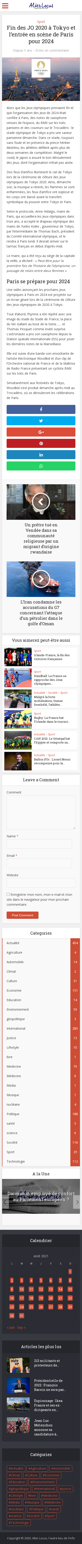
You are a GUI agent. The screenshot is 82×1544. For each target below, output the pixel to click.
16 (12, 1298)
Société (52, 693)
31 (21, 1316)
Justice (66, 1489)
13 (51, 1289)
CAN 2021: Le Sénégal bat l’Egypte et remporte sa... (52, 740)
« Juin (11, 1327)
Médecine (53, 1502)
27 (51, 1307)
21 (60, 1298)
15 (70, 1289)
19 (41, 1298)
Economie (52, 1475)
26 (41, 1307)
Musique (33, 1502)
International (45, 1489)
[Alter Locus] (41, 5)
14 (60, 1289)
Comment (14, 792)
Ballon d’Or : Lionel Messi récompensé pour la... (52, 761)
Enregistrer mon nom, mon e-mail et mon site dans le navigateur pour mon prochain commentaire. (39, 899)
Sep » (21, 1327)
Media (15, 1502)
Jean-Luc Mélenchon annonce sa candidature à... (46, 1427)
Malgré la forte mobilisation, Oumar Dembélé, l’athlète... (48, 701)
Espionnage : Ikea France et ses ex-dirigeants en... (48, 1405)
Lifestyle (17, 1495)
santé (55, 1509)
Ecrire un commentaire (52, 50)
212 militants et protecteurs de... (47, 1363)
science (16, 1516)
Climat (15, 1475)
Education (18, 1482)
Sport (41, 21)
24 (21, 1307)
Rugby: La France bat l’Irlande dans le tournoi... (52, 720)
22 (70, 1298)
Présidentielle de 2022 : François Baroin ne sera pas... (50, 1385)
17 (21, 1298)
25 (31, 1307)
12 (41, 1289)
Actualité (39, 693)
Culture (32, 1475)
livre (33, 1495)
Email (12, 855)
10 (21, 1289)
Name (12, 836)
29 (70, 1307)
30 (12, 1316)
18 (31, 1298)
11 (31, 1289)
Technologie (20, 1522)
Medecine (50, 1495)
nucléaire (17, 1509)
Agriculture (38, 1468)
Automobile (61, 1468)
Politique (37, 1509)
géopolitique (20, 1489)
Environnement (43, 1482)
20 (51, 1298)
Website (12, 875)
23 (12, 1307)
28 (60, 1307)
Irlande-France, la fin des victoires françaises (52, 657)
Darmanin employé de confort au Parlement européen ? (41, 1196)
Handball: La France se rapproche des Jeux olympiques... (50, 680)
